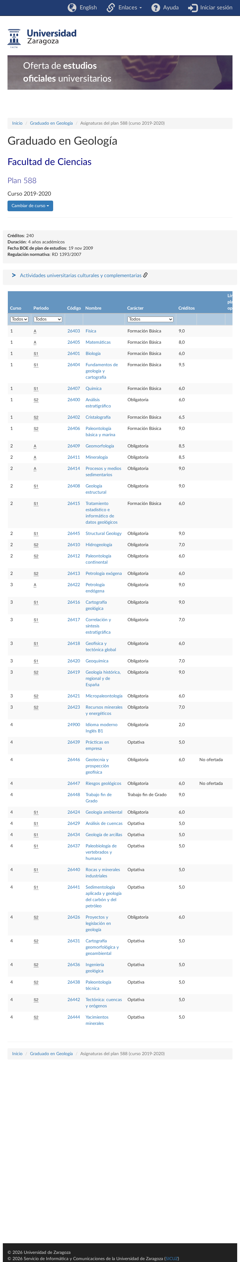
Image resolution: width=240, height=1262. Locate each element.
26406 (74, 428)
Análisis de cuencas (104, 823)
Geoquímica (97, 661)
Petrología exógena (104, 573)
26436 (74, 965)
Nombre (93, 308)
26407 (74, 389)
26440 (74, 870)
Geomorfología (100, 446)
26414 (74, 468)
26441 (74, 887)
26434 (74, 835)
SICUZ (172, 1259)
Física (91, 331)
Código (74, 308)
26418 (74, 643)
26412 (74, 556)
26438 (74, 982)
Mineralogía (97, 457)
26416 (74, 602)
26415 (74, 503)
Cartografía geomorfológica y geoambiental (102, 947)
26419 (74, 672)
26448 (74, 795)
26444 (74, 1017)
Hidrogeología (99, 545)
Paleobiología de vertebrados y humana (101, 852)
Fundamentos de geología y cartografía (102, 371)
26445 (74, 533)
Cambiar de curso (29, 206)
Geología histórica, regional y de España (103, 678)
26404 (74, 365)
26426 (74, 917)
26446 (74, 760)
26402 (74, 417)
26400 (74, 400)
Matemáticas (98, 342)
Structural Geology (104, 533)
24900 (74, 725)
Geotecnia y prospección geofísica (97, 766)
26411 (74, 457)
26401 (74, 354)
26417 (74, 620)
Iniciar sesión (214, 8)
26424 (74, 812)
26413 (74, 573)
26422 (74, 585)
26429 (74, 823)
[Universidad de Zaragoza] (42, 38)
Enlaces (127, 8)
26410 (74, 545)
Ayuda (169, 8)
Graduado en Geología (51, 123)
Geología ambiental (104, 812)
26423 (74, 707)
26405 (74, 342)
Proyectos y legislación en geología (98, 923)
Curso (15, 308)
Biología (93, 354)
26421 (74, 696)
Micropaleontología (104, 696)
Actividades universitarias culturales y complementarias (81, 275)
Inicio (17, 123)
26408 (74, 486)
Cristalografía (98, 417)
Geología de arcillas (104, 835)
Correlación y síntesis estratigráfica (98, 626)
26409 (74, 446)
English (87, 8)
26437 (74, 846)
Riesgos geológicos (103, 783)
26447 (74, 783)
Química (94, 389)
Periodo (41, 308)
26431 (74, 941)
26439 (74, 742)
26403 (74, 331)
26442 (74, 1000)
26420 (74, 661)
